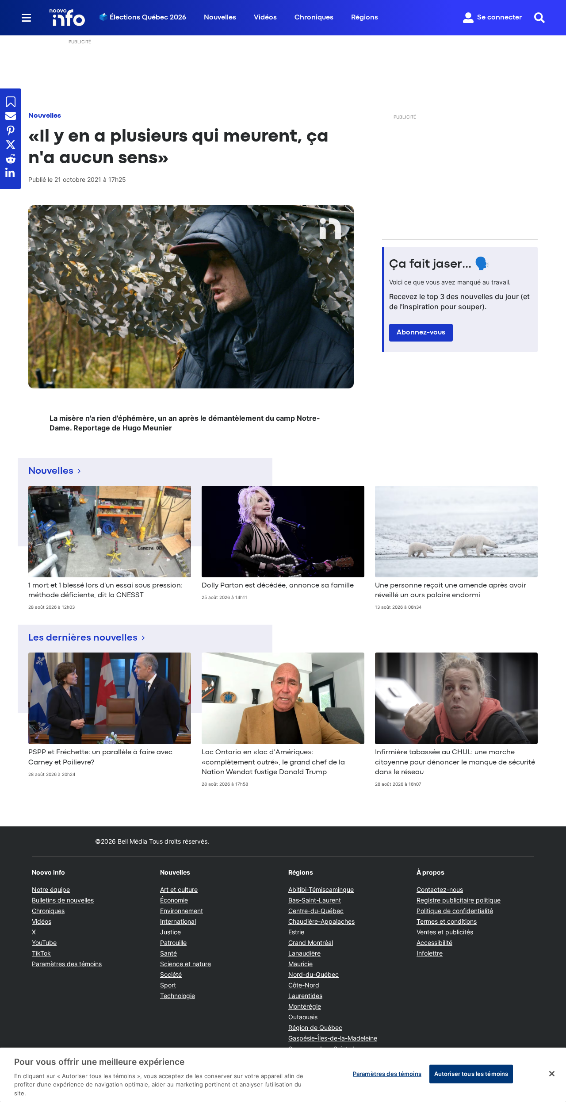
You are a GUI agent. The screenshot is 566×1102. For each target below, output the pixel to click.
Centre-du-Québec (316, 910)
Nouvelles (220, 18)
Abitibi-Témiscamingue (321, 889)
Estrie (296, 932)
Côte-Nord (303, 985)
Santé (168, 953)
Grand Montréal (310, 942)
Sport (168, 985)
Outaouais (302, 1017)
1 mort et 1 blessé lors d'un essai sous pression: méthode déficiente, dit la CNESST (105, 591)
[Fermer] (552, 1073)
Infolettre (430, 953)
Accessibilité (434, 942)
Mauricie (300, 964)
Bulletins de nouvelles (63, 900)
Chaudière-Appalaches (321, 921)
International (178, 921)
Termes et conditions (447, 921)
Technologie (177, 995)
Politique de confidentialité (455, 910)
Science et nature (185, 964)
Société (171, 974)
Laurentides (305, 995)
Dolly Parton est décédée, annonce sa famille (278, 586)
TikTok (41, 953)
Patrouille (173, 942)
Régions (364, 18)
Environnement (181, 910)
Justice (170, 932)
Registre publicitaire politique (459, 900)
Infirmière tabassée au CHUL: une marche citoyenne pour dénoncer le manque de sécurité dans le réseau (455, 762)
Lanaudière (304, 953)
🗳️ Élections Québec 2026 (142, 18)
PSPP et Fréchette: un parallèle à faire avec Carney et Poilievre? (100, 757)
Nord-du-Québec (313, 974)
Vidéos (265, 18)
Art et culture (179, 889)
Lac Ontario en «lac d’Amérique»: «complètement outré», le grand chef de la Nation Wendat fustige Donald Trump (273, 762)
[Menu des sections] (26, 18)
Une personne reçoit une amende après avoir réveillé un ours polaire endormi (450, 591)
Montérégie (304, 1006)
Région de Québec (315, 1027)
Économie (174, 900)
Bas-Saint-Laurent (314, 900)
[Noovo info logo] (67, 17)
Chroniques (313, 18)
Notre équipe (51, 889)
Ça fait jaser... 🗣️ (439, 264)
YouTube (44, 942)
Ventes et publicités (445, 932)
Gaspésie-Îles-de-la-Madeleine (332, 1038)
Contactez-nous (440, 889)
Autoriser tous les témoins (471, 1073)
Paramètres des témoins (67, 964)
